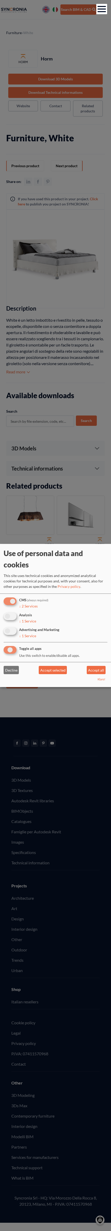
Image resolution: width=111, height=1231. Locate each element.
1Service (27, 621)
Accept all (96, 670)
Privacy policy (69, 586)
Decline (11, 670)
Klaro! (101, 679)
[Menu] (101, 9)
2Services (28, 606)
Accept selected (53, 670)
